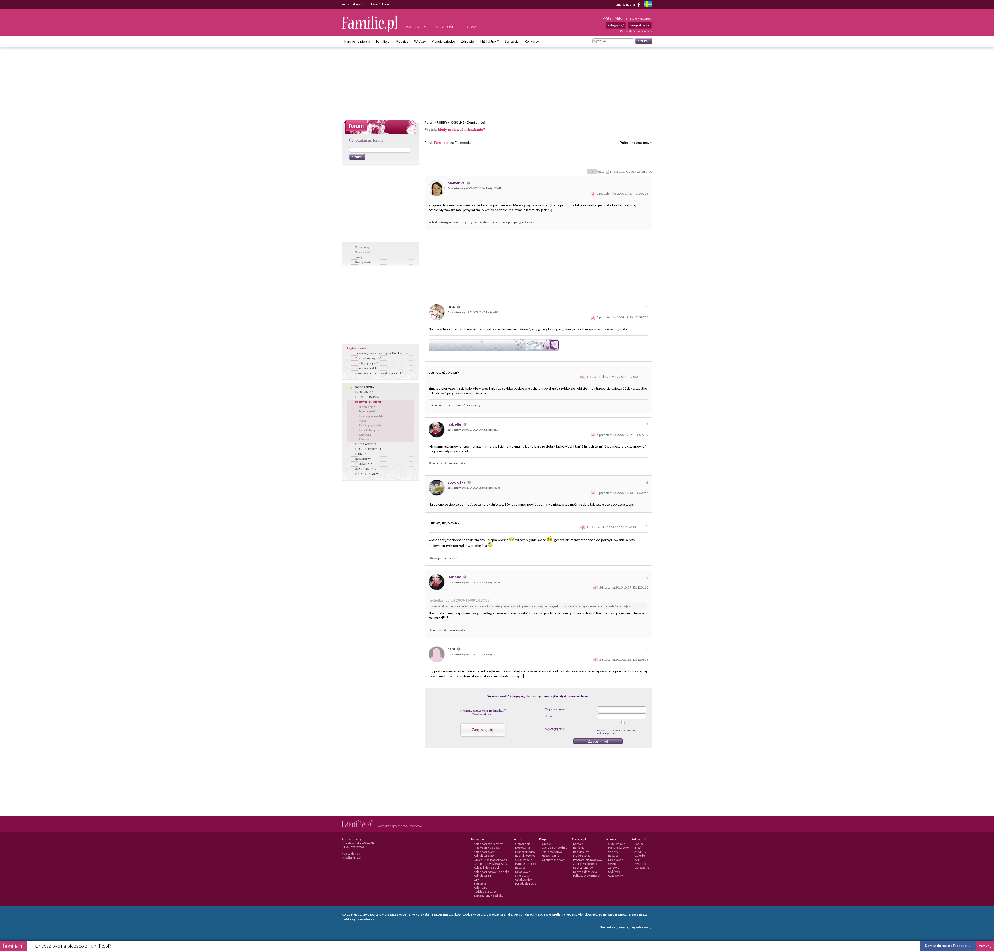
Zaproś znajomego (585, 863)
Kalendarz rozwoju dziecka (491, 871)
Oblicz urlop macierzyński (491, 859)
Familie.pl (383, 41)
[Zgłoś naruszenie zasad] (593, 193)
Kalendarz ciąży (484, 851)
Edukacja (480, 883)
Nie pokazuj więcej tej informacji (625, 927)
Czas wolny (615, 875)
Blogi (637, 847)
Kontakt (578, 843)
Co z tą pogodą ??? (366, 363)
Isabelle (454, 424)
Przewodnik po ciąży (487, 847)
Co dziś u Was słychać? (368, 358)
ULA (451, 306)
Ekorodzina (522, 847)
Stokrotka (456, 482)
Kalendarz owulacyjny (488, 843)
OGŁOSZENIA (364, 387)
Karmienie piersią (357, 41)
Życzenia (640, 863)
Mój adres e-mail (555, 709)
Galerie (639, 855)
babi (451, 649)
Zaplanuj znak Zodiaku (488, 895)
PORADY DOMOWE (368, 473)
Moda (362, 420)
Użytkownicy (523, 879)
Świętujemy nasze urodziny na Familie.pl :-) (381, 353)
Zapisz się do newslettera (636, 31)
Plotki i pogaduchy (370, 425)
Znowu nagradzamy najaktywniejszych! (379, 372)
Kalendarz (480, 887)
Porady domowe (525, 883)
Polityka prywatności (586, 875)
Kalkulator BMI (483, 875)
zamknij (985, 946)
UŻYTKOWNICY (365, 468)
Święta (612, 863)
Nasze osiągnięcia (585, 871)
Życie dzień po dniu (554, 847)
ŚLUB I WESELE (365, 444)
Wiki (637, 859)
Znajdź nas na (625, 4)
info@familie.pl (351, 857)
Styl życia (512, 41)
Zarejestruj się (639, 25)
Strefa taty (522, 875)
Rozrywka (365, 434)
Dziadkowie (522, 871)
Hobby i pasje (550, 855)
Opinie (546, 843)
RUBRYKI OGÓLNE (450, 122)
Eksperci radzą (525, 851)
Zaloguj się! (616, 25)
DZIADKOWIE (364, 459)
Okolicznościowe (553, 859)
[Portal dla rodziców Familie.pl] (370, 31)
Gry (476, 879)
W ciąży (420, 41)
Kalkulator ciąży (484, 855)
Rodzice (402, 41)
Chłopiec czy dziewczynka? (491, 863)
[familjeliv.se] (648, 4)
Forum (429, 122)
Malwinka (456, 182)
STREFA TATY (364, 464)
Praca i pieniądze (369, 430)
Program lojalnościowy (587, 859)
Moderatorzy (581, 855)
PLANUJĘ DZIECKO (368, 449)
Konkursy (532, 41)
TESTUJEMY (489, 41)
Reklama (578, 847)
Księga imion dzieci (486, 867)
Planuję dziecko (443, 41)
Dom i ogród (476, 122)
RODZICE (361, 454)
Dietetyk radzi (367, 406)
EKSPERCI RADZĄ (367, 397)
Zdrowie (467, 41)
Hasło (548, 716)
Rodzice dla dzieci (486, 891)
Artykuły (640, 851)
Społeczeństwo (552, 851)
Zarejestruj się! (483, 730)
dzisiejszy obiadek (366, 367)
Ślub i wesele (523, 859)
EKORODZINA (364, 392)
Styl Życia (614, 871)
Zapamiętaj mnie (555, 729)
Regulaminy (581, 851)
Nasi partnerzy (583, 867)
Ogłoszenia (522, 843)
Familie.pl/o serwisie (371, 416)
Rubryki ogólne (525, 855)
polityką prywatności (359, 919)
